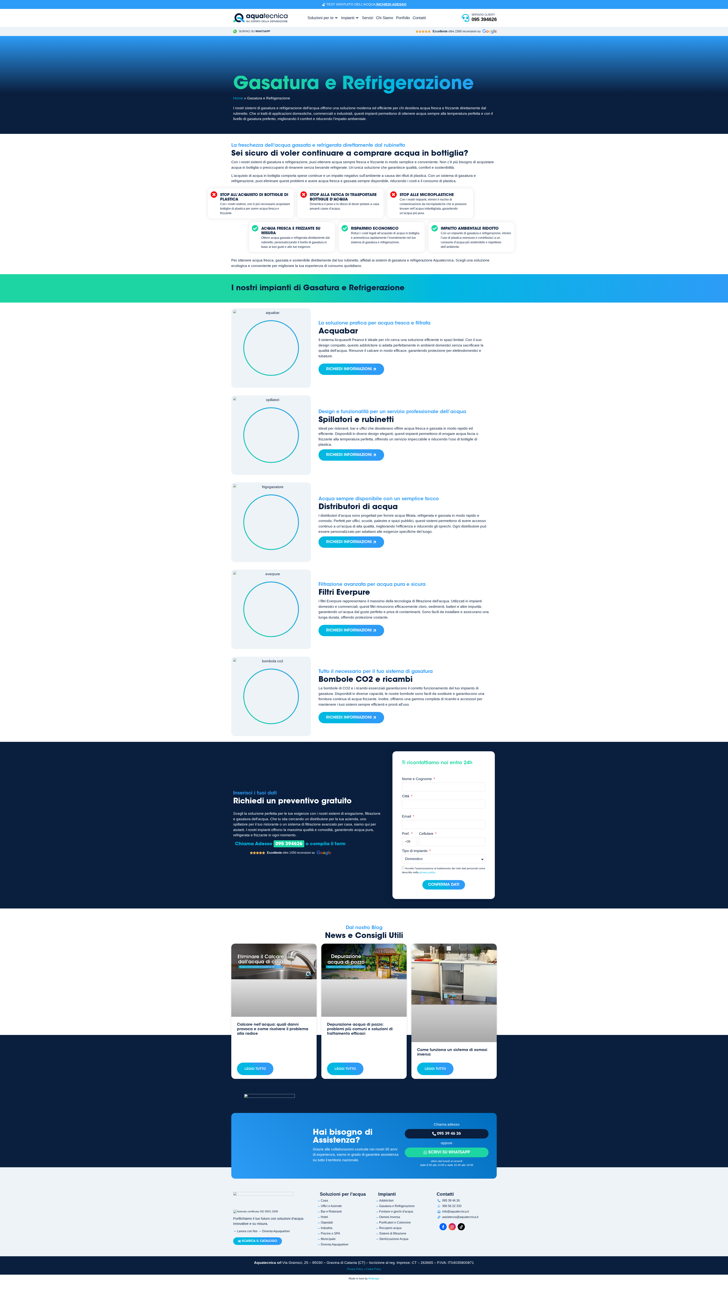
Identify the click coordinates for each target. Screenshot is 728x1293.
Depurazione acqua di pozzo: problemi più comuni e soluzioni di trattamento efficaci (360, 1029)
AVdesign (373, 1278)
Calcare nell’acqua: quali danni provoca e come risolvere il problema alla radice (272, 1029)
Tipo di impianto (415, 851)
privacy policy (427, 872)
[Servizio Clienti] (465, 18)
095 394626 (484, 19)
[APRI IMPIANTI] (357, 18)
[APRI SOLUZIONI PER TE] (336, 18)
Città (406, 796)
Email (407, 816)
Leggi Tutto (255, 1069)
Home (238, 98)
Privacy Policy (355, 1269)
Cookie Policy (373, 1269)
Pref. (406, 834)
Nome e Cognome (417, 779)
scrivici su (254, 31)
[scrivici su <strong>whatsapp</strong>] (235, 31)
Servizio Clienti (483, 14)
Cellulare (426, 834)
